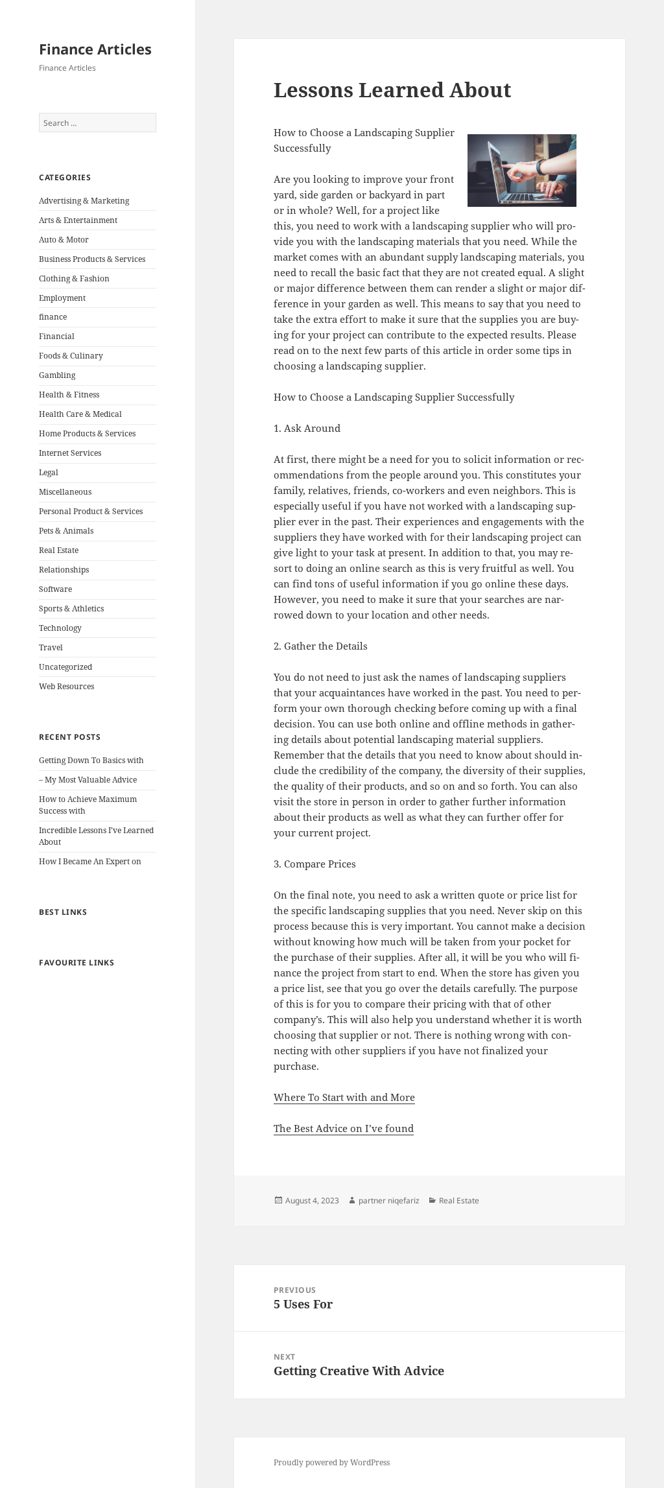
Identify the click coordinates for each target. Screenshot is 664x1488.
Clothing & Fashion (74, 278)
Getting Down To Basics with (91, 760)
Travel (51, 647)
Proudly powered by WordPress (332, 1462)
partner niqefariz (389, 1200)
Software (55, 589)
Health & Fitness (69, 394)
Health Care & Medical (80, 413)
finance (53, 316)
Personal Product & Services (91, 511)
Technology (60, 627)
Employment (62, 297)
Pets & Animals (66, 530)
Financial (57, 336)
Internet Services (70, 452)
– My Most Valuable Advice (88, 779)
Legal (48, 472)
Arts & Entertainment (78, 220)
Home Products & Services (87, 433)
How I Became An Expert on (90, 861)
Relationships (64, 569)
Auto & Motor (64, 239)
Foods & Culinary (71, 355)
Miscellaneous (65, 491)
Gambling (57, 375)
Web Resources (66, 686)
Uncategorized (65, 666)
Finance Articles (95, 48)
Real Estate (58, 550)
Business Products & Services (92, 259)
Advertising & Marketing (84, 200)
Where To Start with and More (344, 1097)
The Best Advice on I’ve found (344, 1128)
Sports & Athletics (71, 608)
